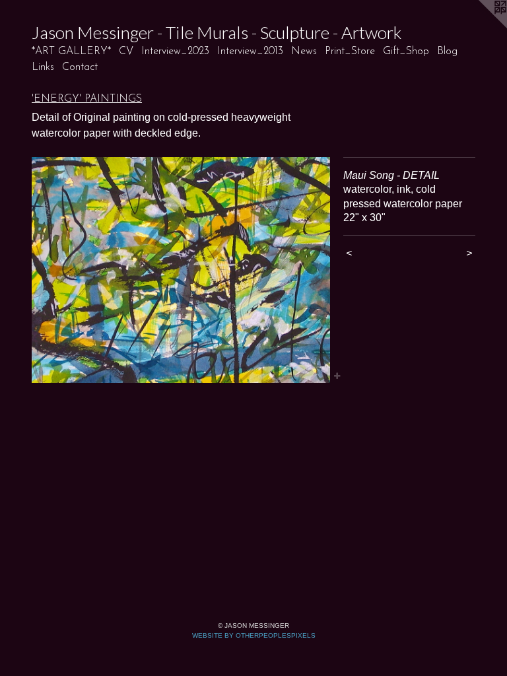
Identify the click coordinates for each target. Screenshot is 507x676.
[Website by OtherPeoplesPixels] (480, 26)
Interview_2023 (175, 51)
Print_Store (350, 51)
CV (126, 51)
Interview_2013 (250, 51)
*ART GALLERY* (71, 51)
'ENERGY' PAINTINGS (87, 99)
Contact (80, 67)
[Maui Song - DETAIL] (181, 270)
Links (43, 67)
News (304, 51)
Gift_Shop (406, 51)
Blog (447, 51)
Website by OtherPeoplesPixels (254, 635)
